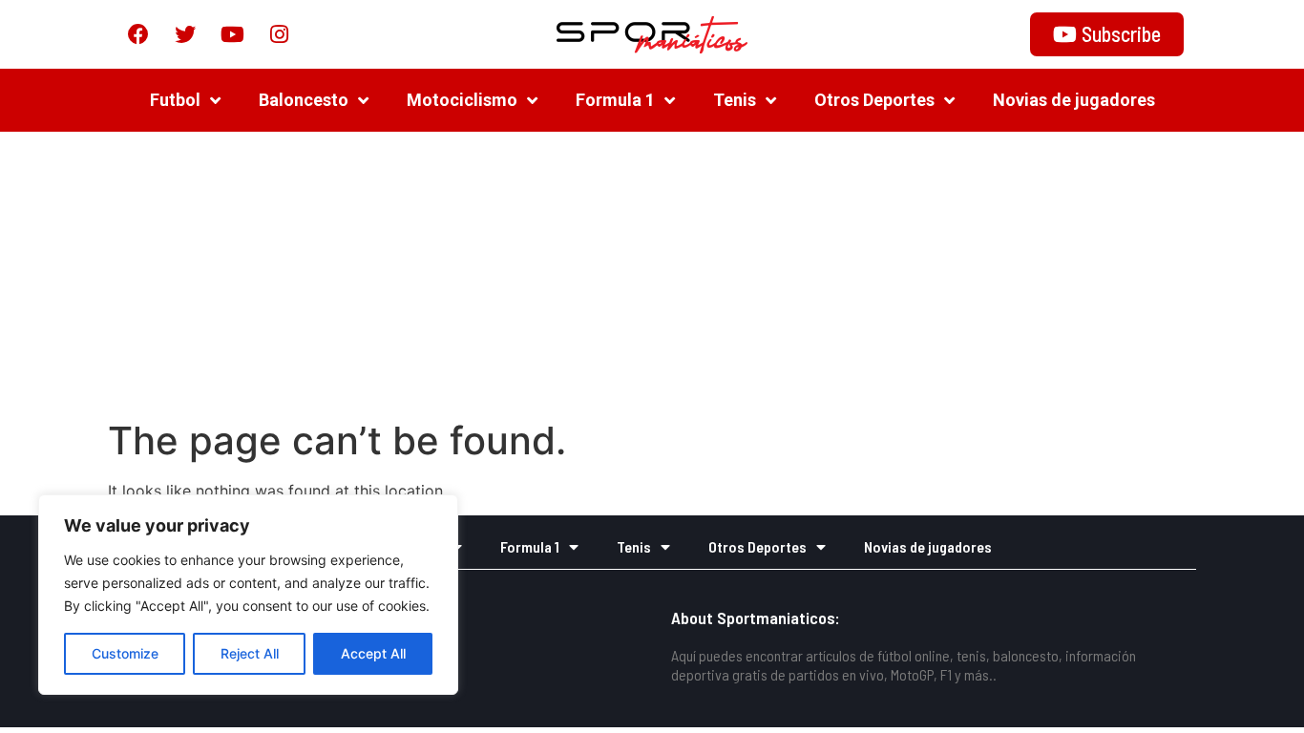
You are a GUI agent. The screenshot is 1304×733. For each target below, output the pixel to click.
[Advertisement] (652, 274)
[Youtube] (232, 34)
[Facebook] (138, 34)
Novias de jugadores (1074, 100)
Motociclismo (462, 100)
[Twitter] (185, 34)
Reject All (250, 653)
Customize (125, 653)
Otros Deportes (874, 100)
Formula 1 (615, 100)
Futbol (175, 100)
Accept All (373, 653)
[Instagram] (279, 34)
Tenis (734, 100)
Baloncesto (303, 100)
